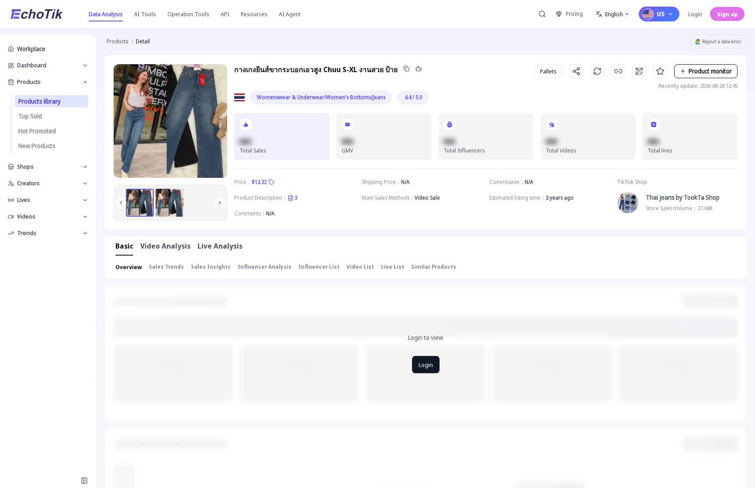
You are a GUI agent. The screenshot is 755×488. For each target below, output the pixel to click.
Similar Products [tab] (433, 266)
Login (695, 14)
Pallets (548, 71)
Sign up (727, 14)
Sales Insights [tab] (211, 266)
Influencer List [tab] (318, 266)
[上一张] (121, 202)
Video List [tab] (360, 266)
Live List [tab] (392, 266)
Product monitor (710, 71)
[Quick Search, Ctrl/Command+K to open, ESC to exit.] (542, 14)
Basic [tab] (124, 246)
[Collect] (660, 71)
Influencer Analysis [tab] (264, 266)
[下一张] (220, 202)
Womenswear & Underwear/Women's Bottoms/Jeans (321, 97)
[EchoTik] (36, 14)
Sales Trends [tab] (166, 266)
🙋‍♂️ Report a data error (718, 41)
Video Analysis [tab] (165, 246)
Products (117, 41)
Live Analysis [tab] (219, 246)
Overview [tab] (128, 267)
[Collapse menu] (84, 480)
